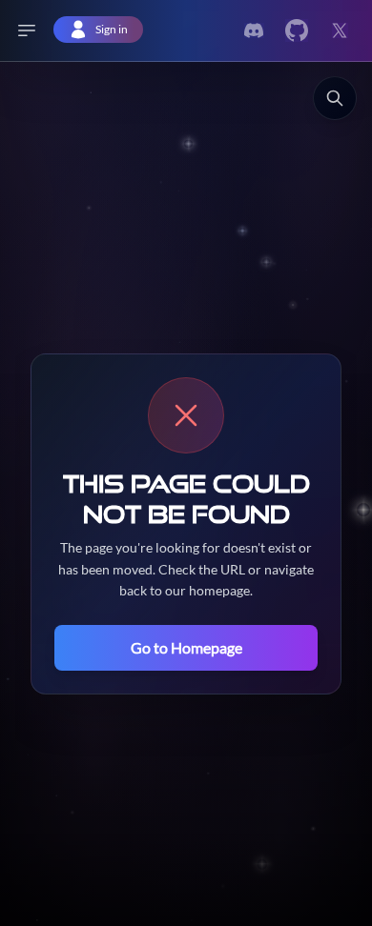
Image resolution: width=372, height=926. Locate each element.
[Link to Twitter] (296, 30)
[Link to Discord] (253, 30)
